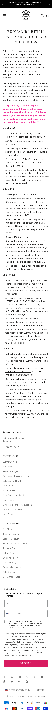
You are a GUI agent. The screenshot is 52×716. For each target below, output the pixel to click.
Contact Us (8, 486)
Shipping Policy (10, 558)
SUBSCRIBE (26, 663)
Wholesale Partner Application (17, 505)
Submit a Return (10, 490)
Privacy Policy (9, 562)
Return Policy (9, 553)
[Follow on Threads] (26, 677)
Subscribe (7, 467)
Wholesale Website (12, 509)
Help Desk (8, 514)
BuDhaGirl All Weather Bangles (20, 133)
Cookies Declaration (12, 567)
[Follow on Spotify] (26, 681)
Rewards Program (11, 471)
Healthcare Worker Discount (16, 543)
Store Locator (9, 500)
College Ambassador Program (17, 476)
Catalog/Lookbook (12, 481)
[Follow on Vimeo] (11, 681)
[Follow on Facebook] (4, 677)
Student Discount (11, 539)
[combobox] (10, 613)
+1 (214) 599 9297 (11, 447)
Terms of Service (11, 548)
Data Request (9, 572)
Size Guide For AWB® (13, 495)
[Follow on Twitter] (11, 677)
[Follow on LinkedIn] (19, 681)
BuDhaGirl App (10, 462)
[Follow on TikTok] (4, 681)
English (40, 690)
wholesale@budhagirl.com (18, 371)
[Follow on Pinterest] (34, 677)
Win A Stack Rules (11, 577)
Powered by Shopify (35, 696)
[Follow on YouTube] (41, 677)
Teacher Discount (11, 534)
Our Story (7, 529)
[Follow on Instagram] (19, 677)
